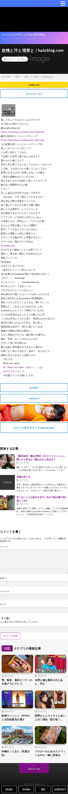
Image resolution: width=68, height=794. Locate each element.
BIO (43, 789)
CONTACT (60, 789)
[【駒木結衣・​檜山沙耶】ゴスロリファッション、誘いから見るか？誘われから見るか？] (7, 461)
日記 (22, 59)
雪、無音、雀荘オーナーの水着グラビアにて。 (17, 681)
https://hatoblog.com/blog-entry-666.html (22, 131)
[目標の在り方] (7, 482)
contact (33, 398)
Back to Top (34, 769)
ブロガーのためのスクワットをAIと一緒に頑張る (50, 753)
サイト (3, 604)
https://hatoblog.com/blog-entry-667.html (22, 140)
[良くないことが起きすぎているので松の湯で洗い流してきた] (7, 502)
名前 (3, 578)
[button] (62, 3)
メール (4, 591)
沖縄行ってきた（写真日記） (16, 753)
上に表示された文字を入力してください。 (20, 622)
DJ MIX (26, 789)
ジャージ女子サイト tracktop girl (33, 427)
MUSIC (9, 789)
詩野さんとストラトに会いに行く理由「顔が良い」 (50, 717)
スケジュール (33, 93)
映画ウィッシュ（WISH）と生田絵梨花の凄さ (17, 717)
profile (33, 387)
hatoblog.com (8, 245)
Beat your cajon (16, 367)
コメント (4, 547)
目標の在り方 (23, 476)
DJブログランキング (13, 371)
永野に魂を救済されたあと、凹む (49, 681)
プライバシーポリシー (34, 784)
